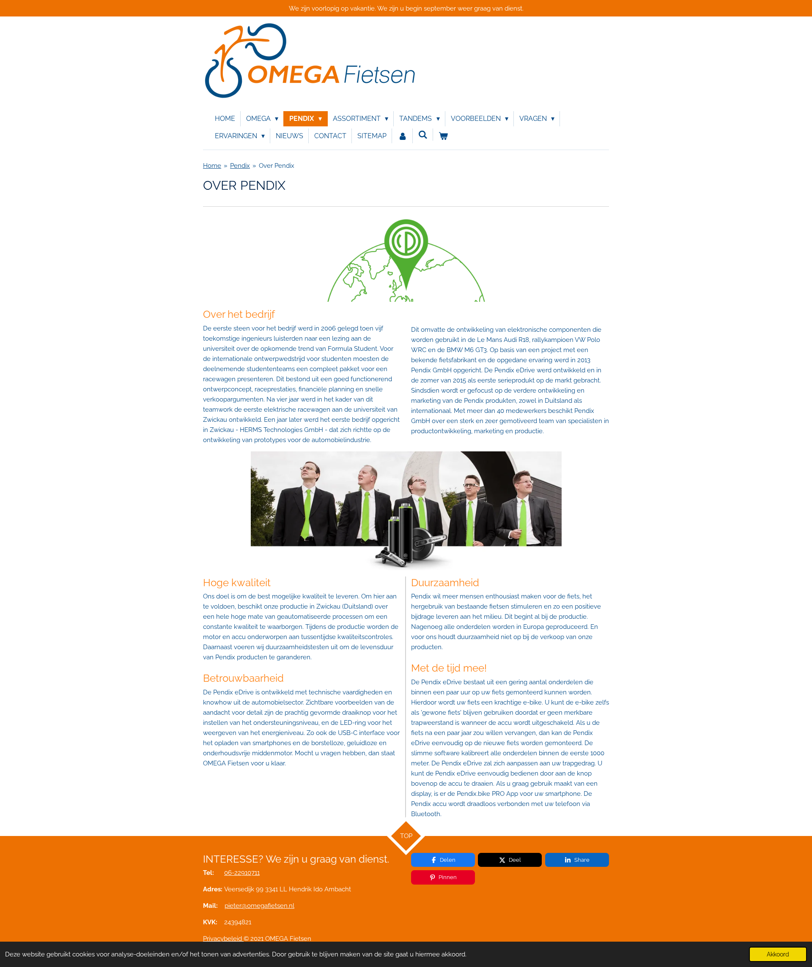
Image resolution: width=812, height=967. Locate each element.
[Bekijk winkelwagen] (443, 136)
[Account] (402, 136)
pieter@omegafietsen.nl (259, 906)
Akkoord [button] (778, 954)
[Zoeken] (423, 134)
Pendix (240, 165)
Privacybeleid (222, 938)
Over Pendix (276, 165)
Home (212, 165)
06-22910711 (242, 873)
